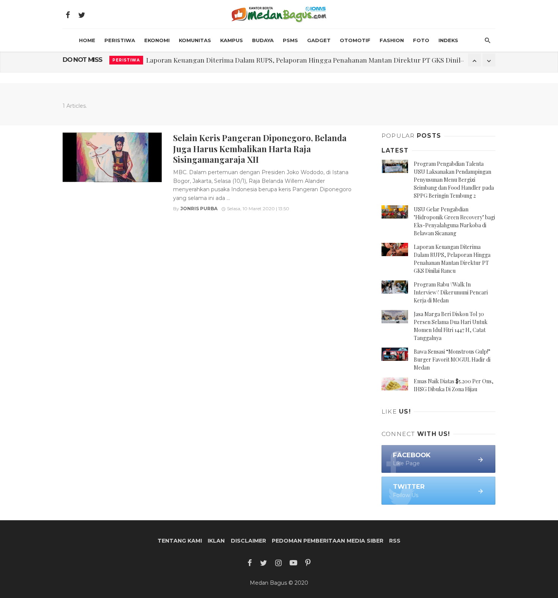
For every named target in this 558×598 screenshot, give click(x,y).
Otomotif (355, 40)
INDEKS (448, 40)
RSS (394, 540)
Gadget (319, 40)
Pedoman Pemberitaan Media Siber (327, 540)
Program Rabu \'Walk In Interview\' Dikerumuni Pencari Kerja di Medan (451, 292)
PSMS (290, 40)
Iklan (216, 540)
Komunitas (195, 40)
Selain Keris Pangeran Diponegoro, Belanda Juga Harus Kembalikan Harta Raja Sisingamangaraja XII (260, 148)
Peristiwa (119, 40)
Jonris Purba (199, 208)
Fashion (392, 40)
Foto (421, 40)
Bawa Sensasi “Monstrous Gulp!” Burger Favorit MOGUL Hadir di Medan (452, 359)
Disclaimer (248, 540)
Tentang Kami (180, 540)
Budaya (263, 40)
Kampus (231, 40)
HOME (87, 40)
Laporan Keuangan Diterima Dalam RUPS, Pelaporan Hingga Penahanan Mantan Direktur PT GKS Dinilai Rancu (316, 59)
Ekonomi (157, 40)
